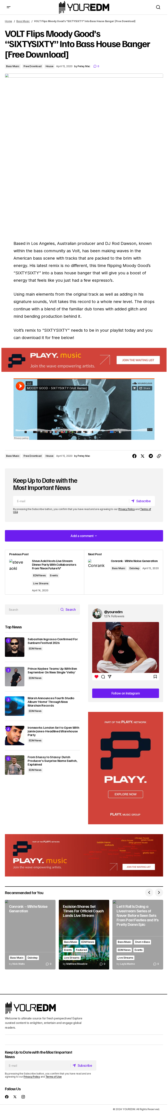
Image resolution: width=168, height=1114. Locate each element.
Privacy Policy (126, 509)
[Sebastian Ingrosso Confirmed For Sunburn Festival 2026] (14, 647)
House (49, 66)
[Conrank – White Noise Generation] (30, 934)
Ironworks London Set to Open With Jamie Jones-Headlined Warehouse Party (53, 731)
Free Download (33, 66)
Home (8, 21)
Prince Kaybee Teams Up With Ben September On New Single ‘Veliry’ (52, 670)
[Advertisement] (125, 768)
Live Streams (41, 583)
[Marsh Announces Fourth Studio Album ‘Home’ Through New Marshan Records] (14, 706)
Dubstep (134, 568)
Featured (81, 949)
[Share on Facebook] (134, 456)
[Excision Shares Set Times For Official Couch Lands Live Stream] (84, 934)
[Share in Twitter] (142, 456)
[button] (9, 7)
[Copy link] (159, 456)
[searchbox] (31, 609)
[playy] (84, 360)
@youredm (113, 611)
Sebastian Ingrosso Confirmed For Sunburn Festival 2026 (53, 641)
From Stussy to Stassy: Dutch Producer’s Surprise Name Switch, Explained (52, 760)
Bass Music (23, 21)
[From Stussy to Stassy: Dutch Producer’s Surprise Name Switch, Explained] (14, 765)
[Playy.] (84, 855)
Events (54, 575)
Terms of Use (53, 1076)
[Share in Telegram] (151, 456)
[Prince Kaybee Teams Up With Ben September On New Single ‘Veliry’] (14, 676)
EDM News (39, 575)
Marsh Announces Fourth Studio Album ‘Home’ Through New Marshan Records (51, 701)
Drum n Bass (142, 941)
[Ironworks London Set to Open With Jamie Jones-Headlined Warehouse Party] (14, 735)
